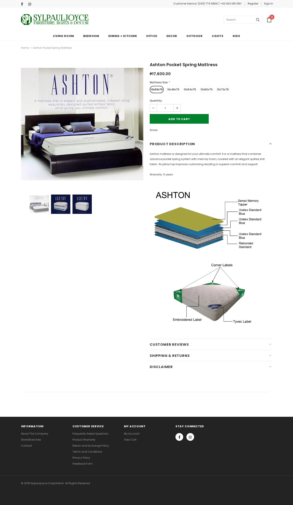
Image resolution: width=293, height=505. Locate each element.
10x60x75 (207, 89)
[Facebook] (23, 4)
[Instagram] (31, 4)
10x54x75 (190, 89)
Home (25, 48)
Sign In (268, 3)
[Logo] (55, 19)
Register (253, 3)
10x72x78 (223, 89)
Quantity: (156, 100)
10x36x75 (157, 89)
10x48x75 (173, 89)
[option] (82, 124)
